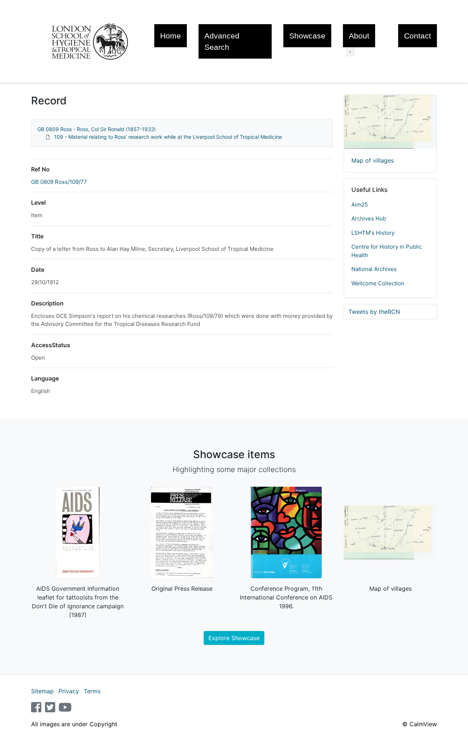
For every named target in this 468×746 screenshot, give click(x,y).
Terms (92, 691)
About (359, 35)
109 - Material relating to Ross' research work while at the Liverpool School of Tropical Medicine (168, 137)
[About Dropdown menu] (350, 51)
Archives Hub (368, 218)
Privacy (68, 691)
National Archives (374, 269)
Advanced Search (221, 41)
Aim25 (359, 204)
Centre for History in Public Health (386, 251)
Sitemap (42, 691)
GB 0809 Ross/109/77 (59, 181)
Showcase (307, 35)
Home (170, 35)
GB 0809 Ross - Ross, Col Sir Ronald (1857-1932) (96, 129)
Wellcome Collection (377, 283)
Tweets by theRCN (374, 311)
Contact (417, 35)
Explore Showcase (234, 638)
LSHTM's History (373, 232)
